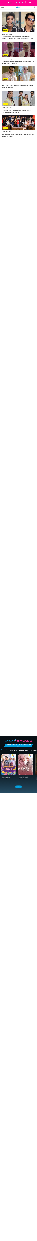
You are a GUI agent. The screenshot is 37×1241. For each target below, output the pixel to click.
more (18, 786)
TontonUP (4, 750)
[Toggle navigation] (2, 7)
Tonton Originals (23, 750)
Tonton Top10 (13, 750)
